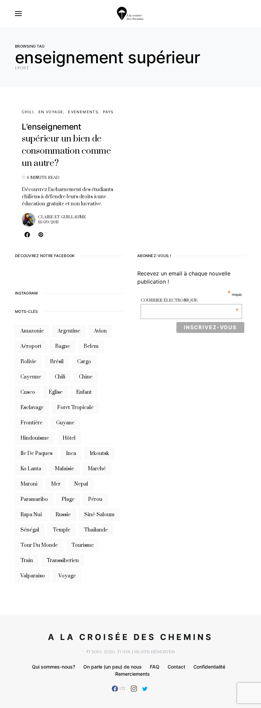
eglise (56, 392)
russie (63, 514)
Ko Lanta (30, 469)
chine (85, 377)
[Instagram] (134, 689)
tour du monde (39, 545)
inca (71, 453)
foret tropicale (75, 407)
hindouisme (34, 438)
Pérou (95, 499)
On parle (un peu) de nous (112, 667)
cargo (84, 361)
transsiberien (63, 560)
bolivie (28, 361)
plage (68, 499)
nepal (81, 484)
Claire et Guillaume (62, 217)
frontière (31, 423)
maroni (28, 484)
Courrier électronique (190, 300)
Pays (108, 111)
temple (61, 530)
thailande (96, 530)
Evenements (83, 111)
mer (55, 484)
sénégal (29, 530)
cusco (27, 392)
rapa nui (31, 514)
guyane (65, 423)
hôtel (69, 438)
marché (97, 469)
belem (91, 346)
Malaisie (64, 469)
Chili (28, 111)
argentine (68, 331)
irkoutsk (99, 453)
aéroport (30, 346)
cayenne (30, 377)
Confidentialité (209, 667)
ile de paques (36, 453)
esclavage (32, 407)
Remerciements (132, 674)
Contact (176, 667)
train (26, 560)
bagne (62, 346)
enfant (84, 392)
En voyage (50, 111)
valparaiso (32, 576)
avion (100, 331)
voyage (67, 576)
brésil (57, 361)
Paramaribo (34, 499)
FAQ (154, 667)
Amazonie (32, 331)
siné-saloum (99, 514)
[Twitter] (145, 689)
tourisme (82, 545)
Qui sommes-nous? (53, 667)
